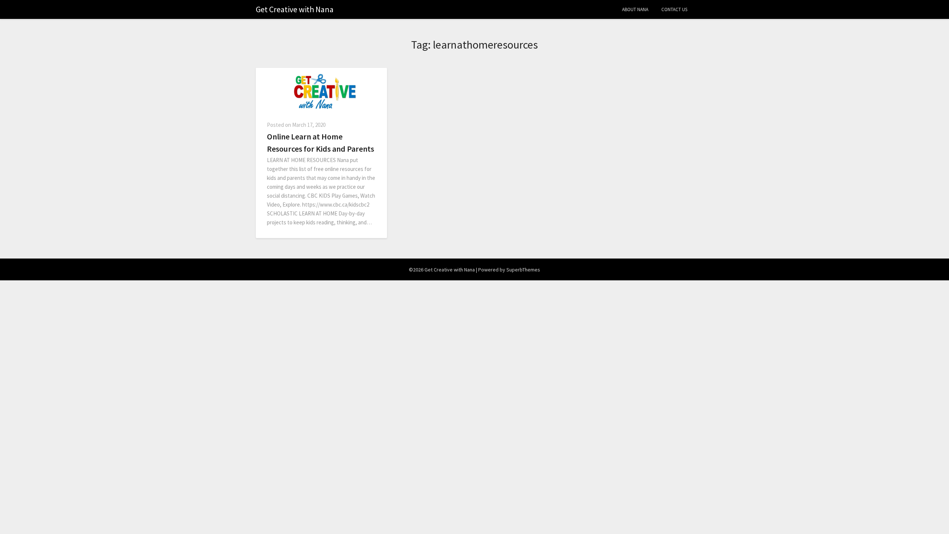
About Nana (635, 9)
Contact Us (674, 9)
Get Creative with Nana (295, 9)
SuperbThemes (523, 269)
